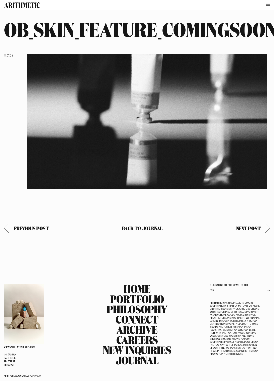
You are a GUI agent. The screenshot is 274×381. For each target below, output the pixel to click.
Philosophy (137, 309)
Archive (137, 329)
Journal (137, 360)
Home (137, 288)
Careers (137, 340)
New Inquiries (137, 350)
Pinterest (9, 361)
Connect (137, 319)
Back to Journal (142, 228)
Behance (9, 364)
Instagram (10, 354)
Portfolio (137, 299)
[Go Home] (22, 5)
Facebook (10, 358)
